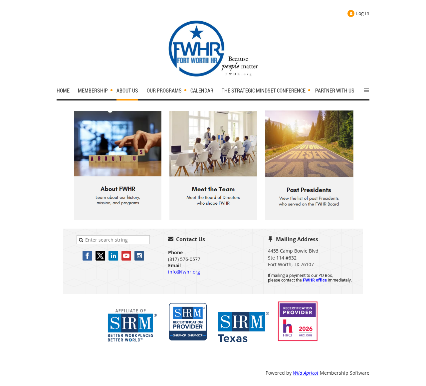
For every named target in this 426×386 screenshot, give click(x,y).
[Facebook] (87, 256)
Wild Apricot (306, 373)
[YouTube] (126, 256)
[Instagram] (139, 256)
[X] (100, 256)
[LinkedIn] (113, 256)
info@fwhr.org (184, 272)
